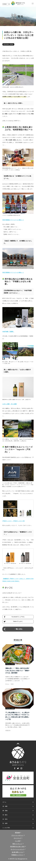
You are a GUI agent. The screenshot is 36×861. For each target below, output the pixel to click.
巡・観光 (5, 815)
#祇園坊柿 (7, 730)
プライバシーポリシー (17, 835)
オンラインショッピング (17, 849)
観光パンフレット (17, 843)
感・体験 (5, 806)
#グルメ (7, 684)
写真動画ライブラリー (17, 854)
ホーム (4, 802)
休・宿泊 (5, 819)
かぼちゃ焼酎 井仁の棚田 (9, 404)
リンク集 (17, 841)
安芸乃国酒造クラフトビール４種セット (13, 220)
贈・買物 (5, 810)
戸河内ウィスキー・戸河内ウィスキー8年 (13, 521)
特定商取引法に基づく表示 (17, 846)
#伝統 (12, 684)
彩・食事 (5, 823)
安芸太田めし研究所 (8, 44)
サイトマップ (17, 838)
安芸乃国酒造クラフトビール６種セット (13, 272)
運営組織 (17, 832)
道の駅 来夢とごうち (17, 852)
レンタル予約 (6, 827)
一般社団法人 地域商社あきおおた (18, 3)
